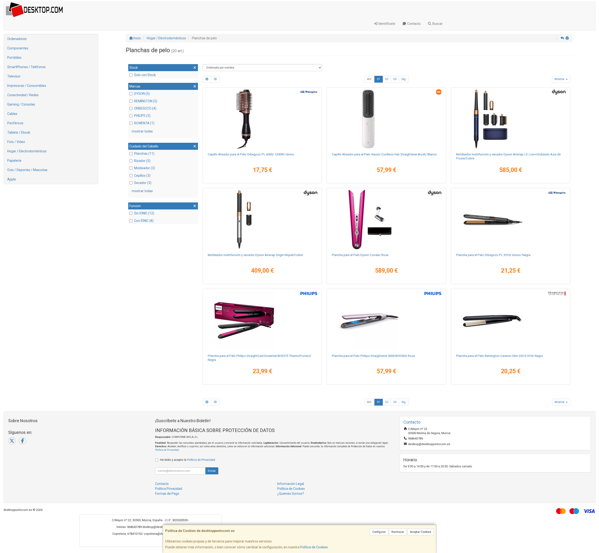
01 (378, 79)
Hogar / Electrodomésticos (27, 151)
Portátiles (14, 57)
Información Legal (290, 484)
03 (395, 79)
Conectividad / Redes (23, 95)
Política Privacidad (168, 489)
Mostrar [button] (560, 79)
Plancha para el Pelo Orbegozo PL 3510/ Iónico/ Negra (493, 255)
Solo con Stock (145, 75)
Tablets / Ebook (18, 132)
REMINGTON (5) (145, 101)
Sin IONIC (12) (144, 213)
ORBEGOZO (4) (145, 108)
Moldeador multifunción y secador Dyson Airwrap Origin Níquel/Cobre (255, 255)
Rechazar (397, 532)
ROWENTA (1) (144, 123)
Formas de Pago (167, 493)
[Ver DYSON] (386, 219)
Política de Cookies (314, 547)
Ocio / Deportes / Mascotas (27, 170)
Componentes (17, 48)
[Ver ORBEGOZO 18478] (262, 119)
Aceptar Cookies (420, 532)
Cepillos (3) (142, 175)
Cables (12, 114)
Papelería (14, 160)
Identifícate (386, 24)
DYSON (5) (142, 93)
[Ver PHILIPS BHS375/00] (262, 320)
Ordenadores (17, 39)
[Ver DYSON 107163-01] (510, 119)
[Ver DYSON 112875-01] (262, 219)
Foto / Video (16, 142)
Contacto (413, 24)
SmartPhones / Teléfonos (26, 67)
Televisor (14, 76)
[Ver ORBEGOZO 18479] (510, 219)
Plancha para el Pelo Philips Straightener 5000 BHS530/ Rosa (373, 356)
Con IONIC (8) (143, 221)
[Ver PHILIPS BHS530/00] (386, 320)
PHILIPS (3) (142, 115)
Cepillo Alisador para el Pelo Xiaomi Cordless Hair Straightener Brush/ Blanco (384, 154)
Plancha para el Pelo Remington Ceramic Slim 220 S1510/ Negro (499, 356)
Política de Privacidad (167, 450)
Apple (11, 179)
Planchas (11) (144, 153)
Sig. (404, 79)
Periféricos (15, 123)
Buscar (437, 24)
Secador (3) (142, 183)
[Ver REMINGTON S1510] (510, 320)
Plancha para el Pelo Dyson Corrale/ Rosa (360, 255)
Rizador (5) (142, 161)
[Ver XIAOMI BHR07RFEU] (386, 119)
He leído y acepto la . (188, 459)
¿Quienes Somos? (290, 493)
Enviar (212, 470)
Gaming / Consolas (21, 104)
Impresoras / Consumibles (26, 86)
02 (386, 79)
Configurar (379, 532)
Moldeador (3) (144, 168)
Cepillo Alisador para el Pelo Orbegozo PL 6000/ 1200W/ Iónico (251, 154)
